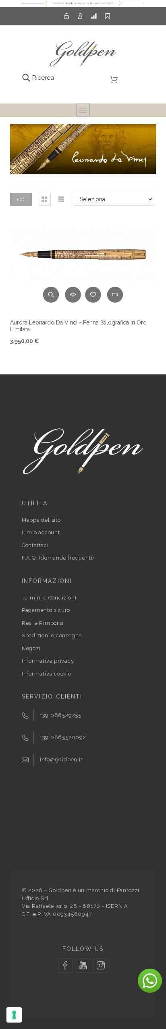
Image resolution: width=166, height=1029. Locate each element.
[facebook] (65, 965)
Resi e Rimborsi (43, 623)
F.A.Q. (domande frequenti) (58, 558)
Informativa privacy (48, 661)
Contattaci (35, 545)
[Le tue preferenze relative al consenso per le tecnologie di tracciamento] (14, 1015)
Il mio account (41, 532)
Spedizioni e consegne (52, 635)
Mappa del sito (41, 520)
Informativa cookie (46, 674)
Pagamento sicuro (46, 610)
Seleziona (92, 199)
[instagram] (100, 965)
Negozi (31, 648)
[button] (44, 199)
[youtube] (83, 965)
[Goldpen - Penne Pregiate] (83, 55)
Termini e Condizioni (49, 598)
